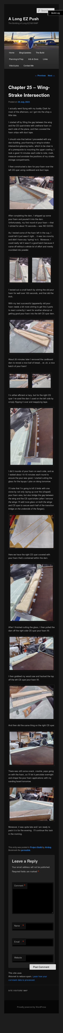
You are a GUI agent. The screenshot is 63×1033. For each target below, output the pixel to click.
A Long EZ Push (23, 18)
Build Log (55, 12)
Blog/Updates (25, 52)
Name (19, 925)
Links (45, 59)
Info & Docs (33, 59)
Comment (19, 885)
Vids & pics (14, 65)
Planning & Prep (16, 59)
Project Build (36, 847)
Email (19, 941)
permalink (25, 850)
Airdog (48, 847)
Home (11, 52)
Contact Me (29, 65)
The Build (40, 52)
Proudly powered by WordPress (31, 1006)
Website (18, 957)
